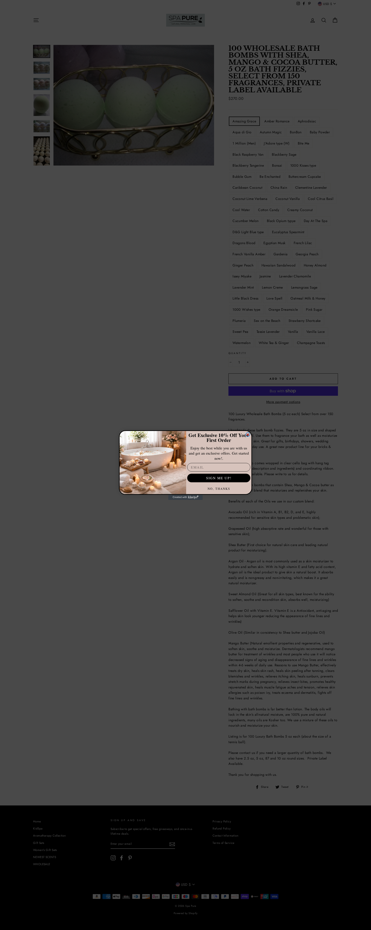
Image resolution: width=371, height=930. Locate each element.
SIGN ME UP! (218, 478)
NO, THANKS (219, 489)
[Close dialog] (248, 434)
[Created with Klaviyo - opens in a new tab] (185, 497)
